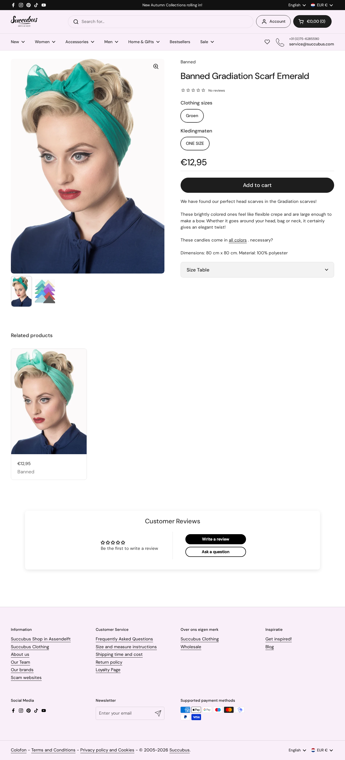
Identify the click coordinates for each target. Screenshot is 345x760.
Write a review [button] (215, 539)
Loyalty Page (108, 669)
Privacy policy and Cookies (107, 750)
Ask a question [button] (215, 551)
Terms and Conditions (53, 750)
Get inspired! (278, 639)
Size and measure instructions (126, 646)
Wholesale (191, 646)
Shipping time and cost (119, 654)
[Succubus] (24, 21)
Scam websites (26, 677)
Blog (269, 646)
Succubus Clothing (30, 646)
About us (20, 654)
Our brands (22, 669)
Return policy (109, 662)
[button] (312, 21)
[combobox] (160, 21)
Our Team (20, 662)
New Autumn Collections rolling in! (172, 5)
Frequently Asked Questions (124, 639)
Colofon (19, 750)
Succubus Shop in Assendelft (41, 639)
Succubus (179, 750)
